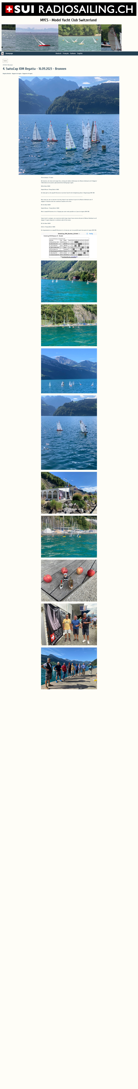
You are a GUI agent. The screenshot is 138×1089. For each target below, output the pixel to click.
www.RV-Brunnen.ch (56, 193)
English (79, 53)
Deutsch (58, 53)
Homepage (9, 53)
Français (66, 53)
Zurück (5, 61)
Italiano (73, 53)
